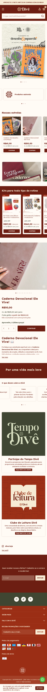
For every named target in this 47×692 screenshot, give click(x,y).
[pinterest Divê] (30, 599)
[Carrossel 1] (23, 51)
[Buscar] (42, 16)
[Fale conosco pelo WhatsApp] (42, 679)
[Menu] (3, 9)
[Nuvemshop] (23, 682)
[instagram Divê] (16, 599)
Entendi (40, 688)
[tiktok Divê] (23, 599)
